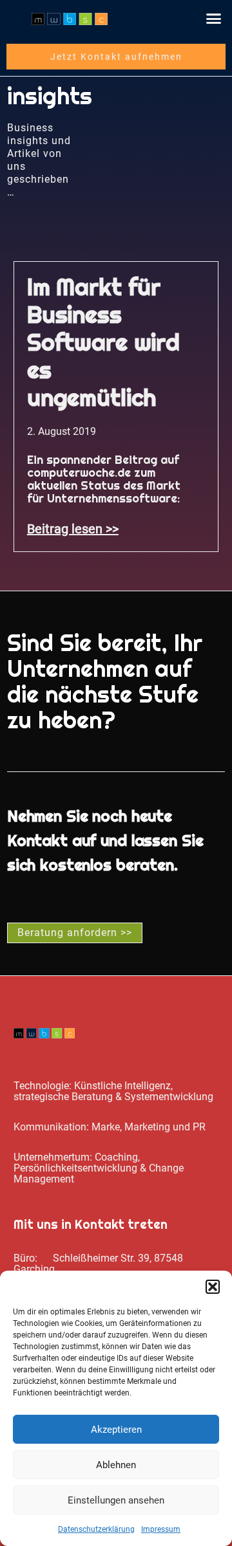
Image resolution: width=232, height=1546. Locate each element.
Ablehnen (116, 1465)
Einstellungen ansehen (116, 1500)
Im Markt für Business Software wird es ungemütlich (103, 342)
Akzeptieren (116, 1429)
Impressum (160, 1529)
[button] (212, 1286)
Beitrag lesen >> (73, 529)
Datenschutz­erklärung (96, 1529)
